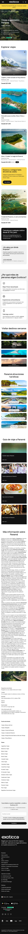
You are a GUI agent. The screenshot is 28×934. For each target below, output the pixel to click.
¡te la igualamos (6, 290)
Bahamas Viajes (5, 748)
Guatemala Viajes (5, 777)
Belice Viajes (4, 751)
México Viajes (4, 782)
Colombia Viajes (5, 764)
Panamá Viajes (4, 785)
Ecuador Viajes (5, 769)
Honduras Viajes (5, 779)
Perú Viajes (4, 787)
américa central (12, 11)
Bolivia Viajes (4, 753)
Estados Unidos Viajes (6, 774)
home (2, 11)
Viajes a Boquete (5, 727)
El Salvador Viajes (5, 772)
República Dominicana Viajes (8, 790)
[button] (14, 823)
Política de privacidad (18, 817)
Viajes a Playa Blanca (6, 738)
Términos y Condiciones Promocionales (9, 866)
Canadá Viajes (4, 759)
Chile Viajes (4, 761)
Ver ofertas (7, 182)
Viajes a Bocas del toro (6, 725)
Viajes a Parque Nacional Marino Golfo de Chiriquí (13, 735)
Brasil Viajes (4, 756)
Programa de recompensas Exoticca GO (9, 864)
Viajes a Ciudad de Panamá (8, 732)
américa (6, 11)
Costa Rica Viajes (5, 766)
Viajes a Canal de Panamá (7, 730)
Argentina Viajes (5, 746)
